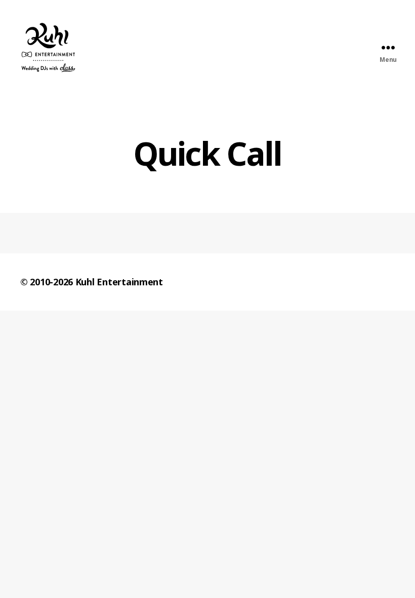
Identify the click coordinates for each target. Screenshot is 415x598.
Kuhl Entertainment (119, 282)
